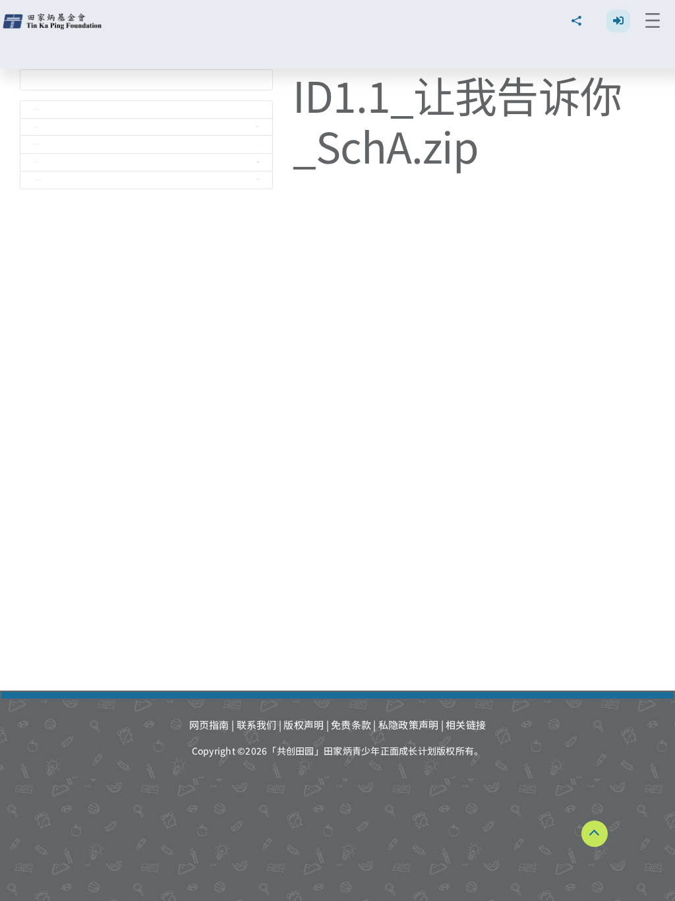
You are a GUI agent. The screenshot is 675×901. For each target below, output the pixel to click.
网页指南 (209, 724)
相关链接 (466, 724)
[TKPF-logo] (53, 18)
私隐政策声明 (408, 724)
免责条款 (351, 724)
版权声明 (303, 724)
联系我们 (257, 724)
